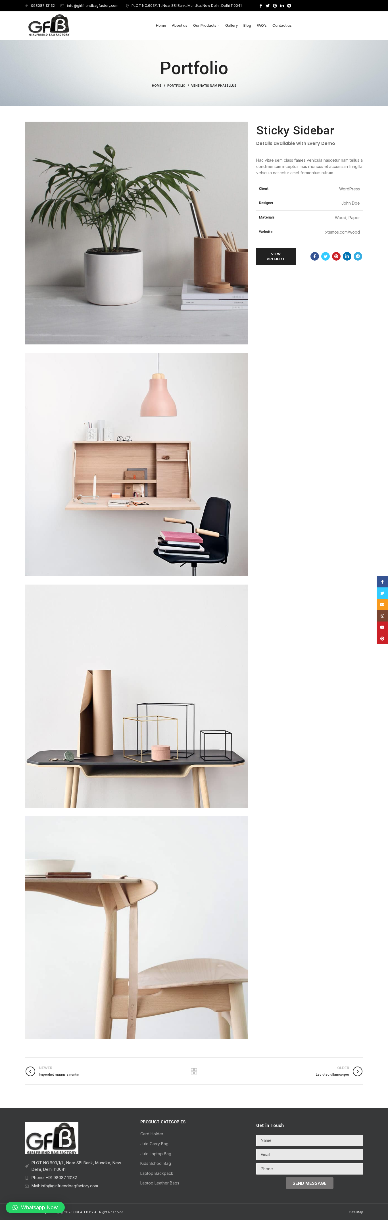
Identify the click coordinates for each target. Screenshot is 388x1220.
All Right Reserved (108, 1212)
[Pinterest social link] (275, 5)
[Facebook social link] (261, 5)
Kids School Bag (155, 1163)
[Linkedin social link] (282, 5)
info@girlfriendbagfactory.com (92, 5)
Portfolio (176, 86)
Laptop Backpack (156, 1173)
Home (157, 86)
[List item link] (78, 1166)
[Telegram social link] (289, 5)
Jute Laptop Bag (155, 1153)
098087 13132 (43, 5)
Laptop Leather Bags (159, 1182)
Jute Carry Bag (154, 1143)
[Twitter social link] (267, 5)
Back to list (194, 1071)
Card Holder (151, 1133)
